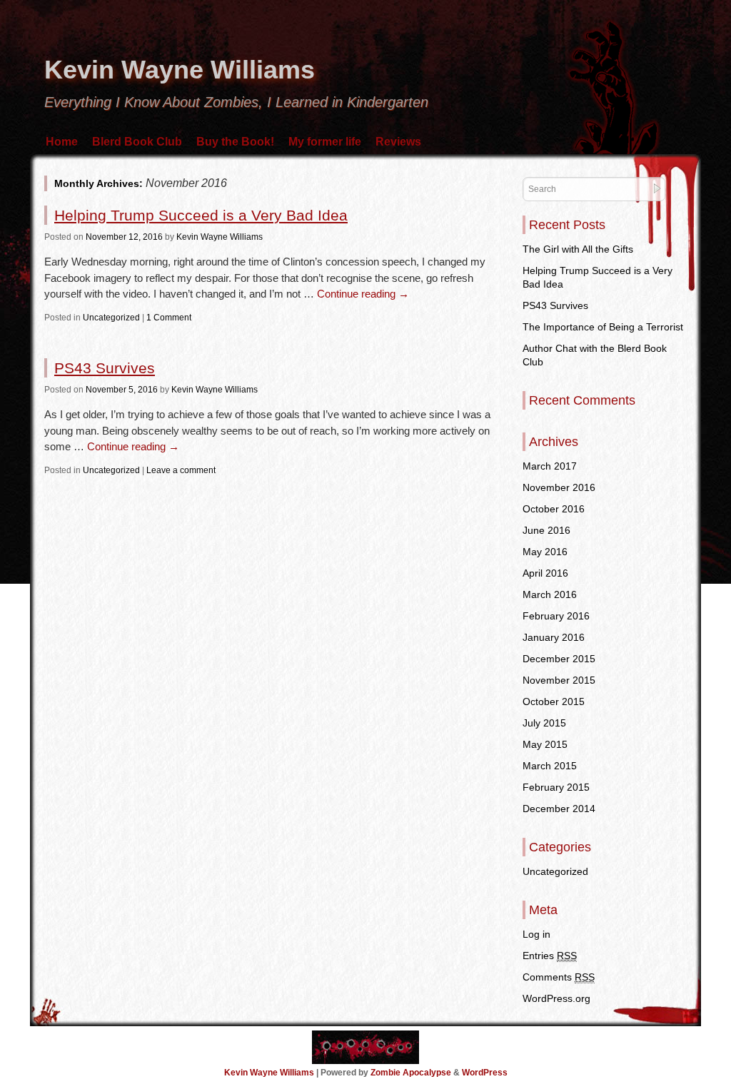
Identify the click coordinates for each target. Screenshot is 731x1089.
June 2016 (546, 530)
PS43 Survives (104, 368)
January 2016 (554, 637)
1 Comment (168, 318)
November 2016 (559, 487)
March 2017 (550, 466)
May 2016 (545, 551)
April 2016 (545, 573)
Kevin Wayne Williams (179, 69)
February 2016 (556, 616)
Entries (550, 955)
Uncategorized (111, 318)
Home (62, 142)
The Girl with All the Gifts (578, 249)
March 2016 (550, 594)
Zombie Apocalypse (411, 1073)
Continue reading (363, 294)
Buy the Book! (235, 142)
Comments (559, 977)
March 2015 (550, 765)
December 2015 (559, 658)
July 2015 (544, 723)
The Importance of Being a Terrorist (603, 327)
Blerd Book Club (137, 142)
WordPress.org (556, 998)
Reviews (398, 142)
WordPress (485, 1073)
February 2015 (556, 787)
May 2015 (545, 744)
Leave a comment (181, 470)
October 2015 (554, 701)
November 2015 (559, 680)
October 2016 (554, 509)
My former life (324, 142)
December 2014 (559, 808)
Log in (536, 934)
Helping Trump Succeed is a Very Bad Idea (201, 215)
